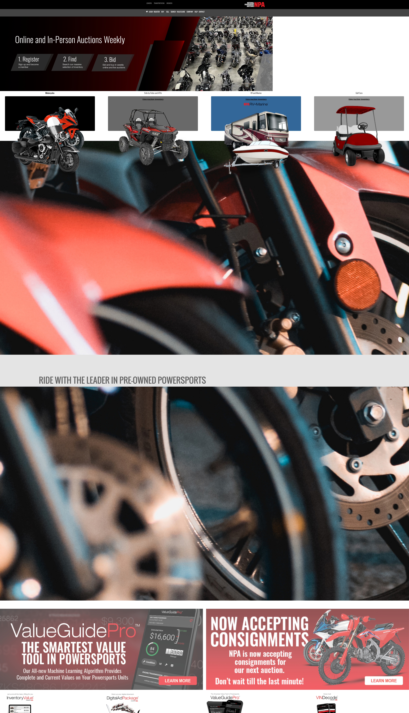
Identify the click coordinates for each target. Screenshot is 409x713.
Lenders (149, 3)
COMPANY (190, 12)
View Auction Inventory (49, 99)
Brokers (169, 3)
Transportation (159, 3)
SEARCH (173, 12)
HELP (196, 12)
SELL (168, 12)
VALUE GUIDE (181, 12)
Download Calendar (95, 69)
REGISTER (157, 12)
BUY (163, 12)
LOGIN (151, 12)
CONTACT (202, 12)
